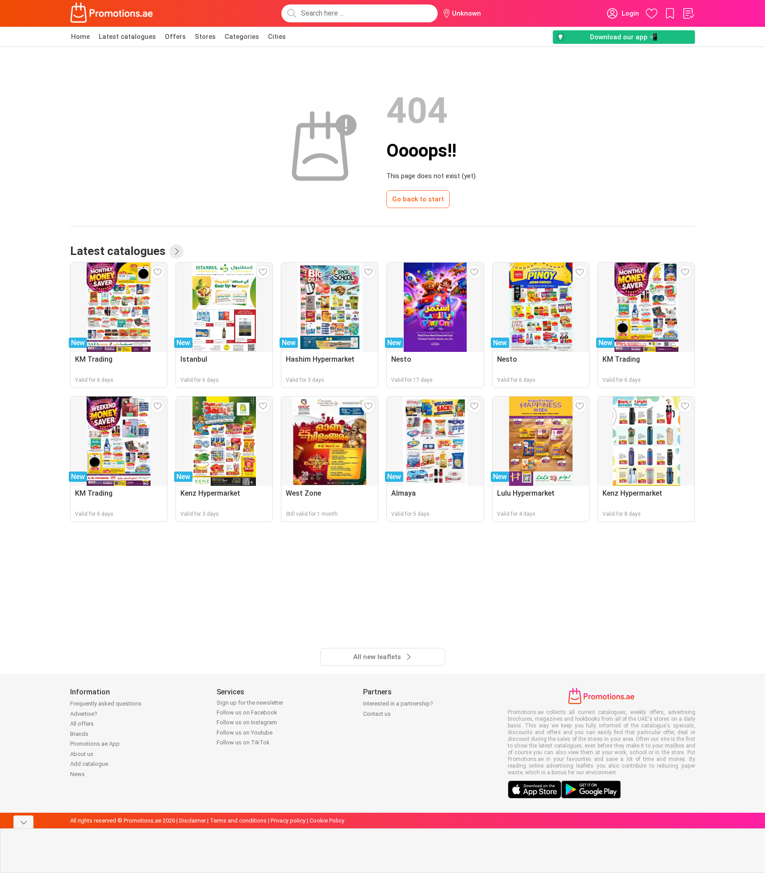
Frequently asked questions (106, 703)
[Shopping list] (688, 13)
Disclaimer (192, 820)
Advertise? (83, 713)
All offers (82, 723)
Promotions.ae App (95, 743)
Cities (277, 37)
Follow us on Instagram (247, 722)
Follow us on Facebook (247, 712)
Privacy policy (288, 820)
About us (81, 754)
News (77, 774)
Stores (205, 37)
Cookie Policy (326, 820)
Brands (79, 734)
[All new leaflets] (176, 251)
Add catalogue (89, 763)
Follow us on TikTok (243, 742)
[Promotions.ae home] (112, 13)
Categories (242, 37)
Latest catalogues (127, 37)
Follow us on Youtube (244, 732)
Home (80, 37)
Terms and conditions (238, 820)
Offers (175, 37)
